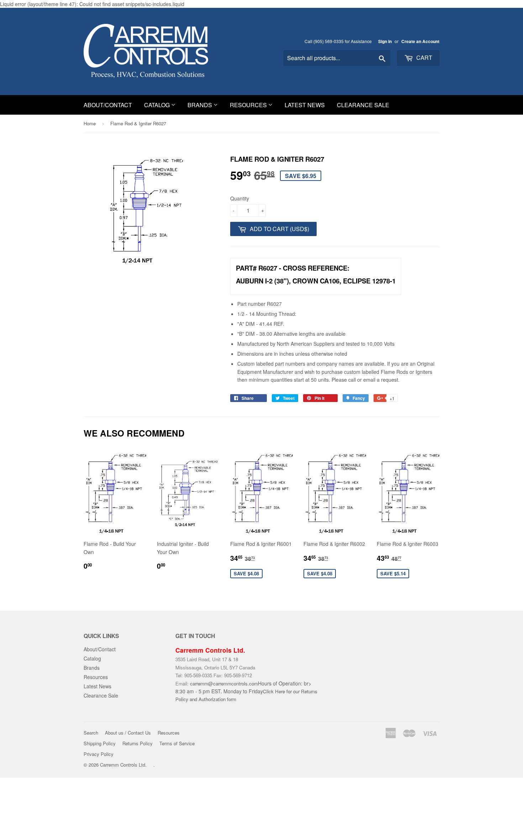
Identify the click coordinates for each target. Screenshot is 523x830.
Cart (423, 57)
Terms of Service (177, 743)
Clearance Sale (363, 105)
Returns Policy (137, 743)
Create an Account (420, 41)
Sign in (385, 41)
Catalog (157, 105)
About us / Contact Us (128, 732)
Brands (200, 105)
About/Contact (108, 105)
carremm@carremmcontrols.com (224, 683)
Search (91, 732)
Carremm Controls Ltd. (123, 764)
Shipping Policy (100, 743)
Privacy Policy (98, 754)
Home (90, 123)
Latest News (305, 105)
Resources (249, 105)
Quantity (239, 198)
